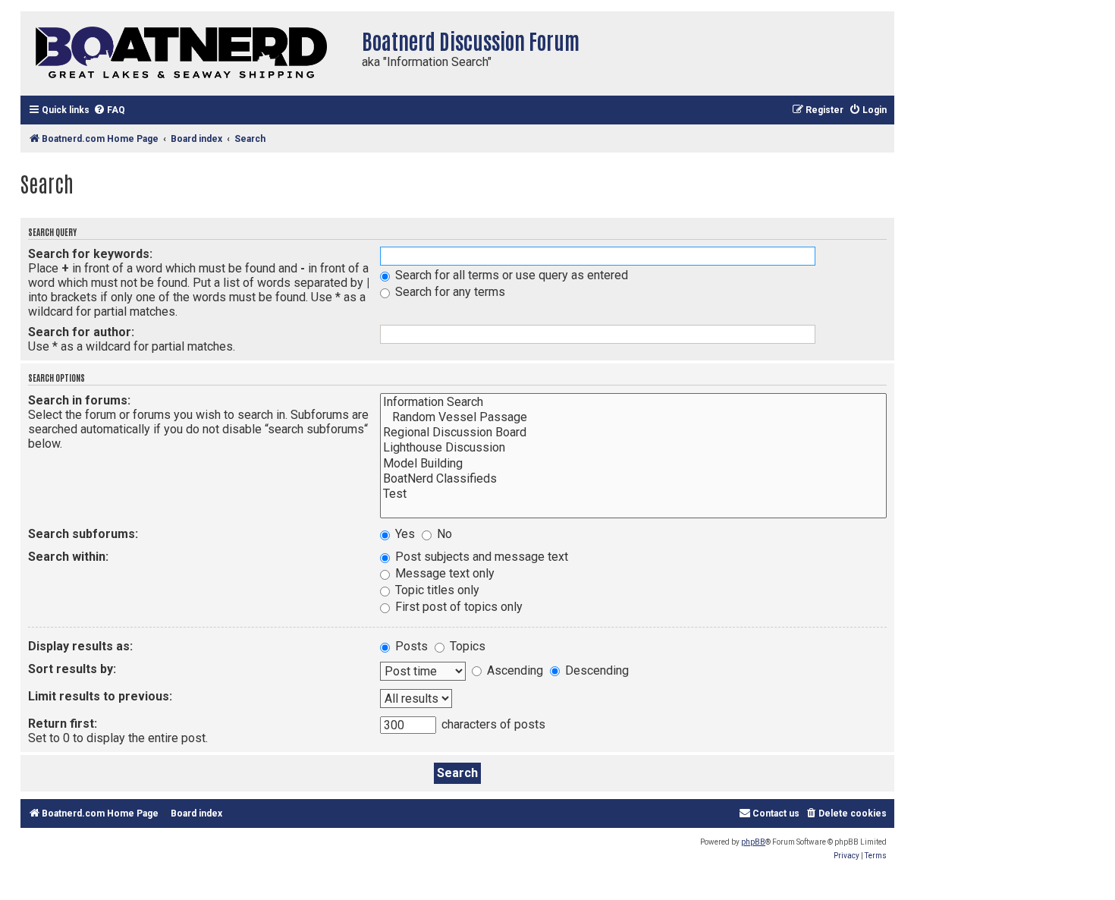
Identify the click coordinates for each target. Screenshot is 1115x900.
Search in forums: (79, 400)
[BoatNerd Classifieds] (633, 478)
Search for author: (81, 332)
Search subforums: (83, 534)
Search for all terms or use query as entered (510, 275)
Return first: (62, 723)
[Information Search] (633, 402)
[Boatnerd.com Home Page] (187, 53)
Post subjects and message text (480, 556)
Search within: (68, 556)
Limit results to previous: (100, 696)
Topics (466, 646)
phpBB (753, 842)
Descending (595, 670)
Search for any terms (448, 292)
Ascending (513, 670)
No (443, 534)
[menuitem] (109, 110)
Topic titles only (435, 590)
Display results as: (80, 646)
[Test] (633, 494)
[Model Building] (633, 463)
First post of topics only (457, 606)
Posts (410, 646)
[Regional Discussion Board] (633, 432)
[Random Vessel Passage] (633, 417)
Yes (403, 534)
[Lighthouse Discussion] (633, 447)
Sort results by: (72, 669)
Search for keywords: (90, 254)
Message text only (443, 573)
